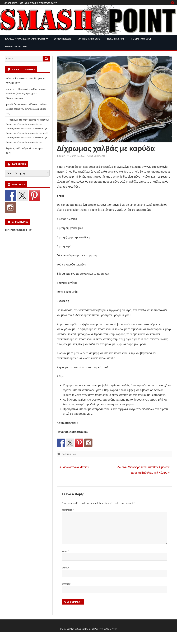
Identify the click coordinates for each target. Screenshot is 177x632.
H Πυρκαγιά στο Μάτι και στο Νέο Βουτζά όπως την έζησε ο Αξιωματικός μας (26, 93)
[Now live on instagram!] (88, 443)
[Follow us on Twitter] (70, 443)
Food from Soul (141, 38)
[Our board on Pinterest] (79, 443)
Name (65, 551)
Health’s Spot (115, 38)
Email (65, 567)
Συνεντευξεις (62, 38)
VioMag (70, 629)
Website (66, 584)
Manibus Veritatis (16, 46)
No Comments (97, 156)
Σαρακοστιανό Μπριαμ (75, 467)
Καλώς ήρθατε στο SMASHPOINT (25, 38)
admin (62, 156)
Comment (68, 510)
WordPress (111, 629)
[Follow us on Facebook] (61, 443)
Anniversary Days (89, 38)
